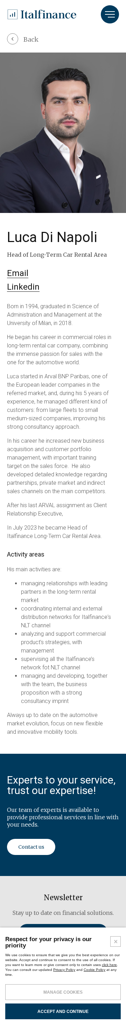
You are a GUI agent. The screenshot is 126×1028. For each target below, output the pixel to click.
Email (17, 273)
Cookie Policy (94, 970)
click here (109, 965)
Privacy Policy (64, 970)
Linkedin (23, 287)
